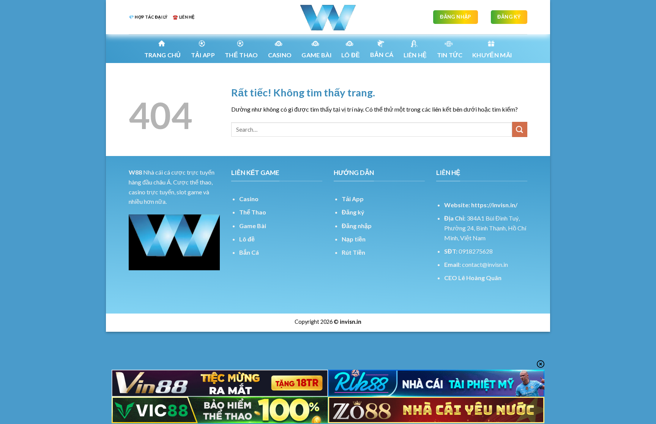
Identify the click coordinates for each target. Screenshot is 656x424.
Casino (280, 54)
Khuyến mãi (492, 54)
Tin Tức (449, 54)
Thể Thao (252, 212)
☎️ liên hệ (183, 16)
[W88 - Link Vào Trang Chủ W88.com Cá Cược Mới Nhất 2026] (328, 17)
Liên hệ (415, 54)
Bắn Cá (382, 54)
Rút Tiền (353, 252)
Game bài (316, 54)
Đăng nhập (357, 225)
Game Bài (252, 225)
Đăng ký (353, 212)
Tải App (203, 54)
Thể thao (241, 54)
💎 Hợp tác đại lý (148, 16)
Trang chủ (162, 54)
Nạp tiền (354, 239)
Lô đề (247, 239)
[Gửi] (519, 129)
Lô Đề (350, 54)
